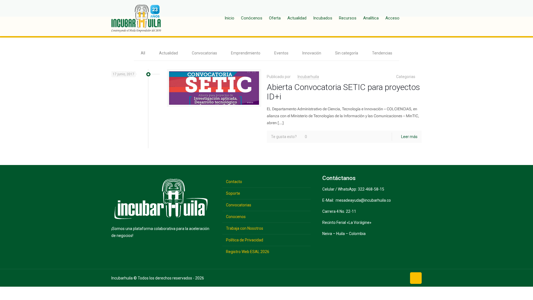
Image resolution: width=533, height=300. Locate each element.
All (143, 53)
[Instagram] (400, 278)
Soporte (233, 193)
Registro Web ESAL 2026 (247, 251)
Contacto (234, 181)
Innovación (311, 53)
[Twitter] (374, 278)
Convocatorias (204, 53)
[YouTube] (383, 278)
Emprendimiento (245, 53)
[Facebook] (366, 278)
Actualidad (168, 53)
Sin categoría (346, 53)
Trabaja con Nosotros (244, 228)
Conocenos (236, 216)
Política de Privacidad (244, 240)
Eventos (281, 53)
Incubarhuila (308, 76)
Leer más (409, 136)
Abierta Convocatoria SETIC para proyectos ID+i (343, 91)
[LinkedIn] (392, 278)
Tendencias (382, 53)
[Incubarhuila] (136, 18)
